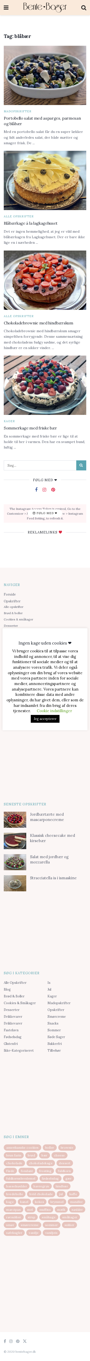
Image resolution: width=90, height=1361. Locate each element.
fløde (10, 1171)
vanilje (34, 1233)
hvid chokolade (41, 1194)
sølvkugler (14, 1233)
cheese (59, 1155)
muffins (45, 1209)
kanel (24, 1202)
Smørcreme (57, 1016)
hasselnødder (16, 1186)
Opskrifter (12, 601)
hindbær (62, 1186)
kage (10, 1202)
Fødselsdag (13, 1037)
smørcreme (30, 1225)
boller (49, 1147)
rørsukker (13, 1217)
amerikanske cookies (22, 1147)
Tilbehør (54, 1050)
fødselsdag (50, 1178)
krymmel (57, 1202)
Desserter (11, 625)
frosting (45, 1171)
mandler (76, 1202)
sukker (69, 1225)
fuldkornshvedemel (21, 1178)
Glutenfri (11, 1044)
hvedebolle (14, 1194)
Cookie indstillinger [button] (54, 710)
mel (30, 1209)
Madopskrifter (18, 111)
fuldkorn (64, 1171)
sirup (32, 1217)
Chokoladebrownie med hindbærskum (38, 322)
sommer (51, 1225)
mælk (61, 1209)
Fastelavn (11, 1030)
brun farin (13, 1155)
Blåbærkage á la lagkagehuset (31, 223)
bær (45, 1155)
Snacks (53, 1023)
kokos (39, 1202)
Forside (10, 594)
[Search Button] (81, 465)
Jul (49, 989)
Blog (7, 989)
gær (69, 1178)
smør (10, 1225)
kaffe (73, 1194)
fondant (27, 1171)
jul (61, 1194)
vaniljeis (51, 1233)
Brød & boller (13, 613)
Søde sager (56, 1037)
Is (49, 983)
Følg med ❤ (46, 513)
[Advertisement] (45, 761)
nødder (77, 1209)
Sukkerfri (55, 1044)
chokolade (14, 1163)
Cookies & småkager (18, 619)
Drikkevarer (13, 1016)
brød (31, 1155)
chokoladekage (41, 1163)
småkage (49, 1217)
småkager (70, 1217)
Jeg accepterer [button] (45, 719)
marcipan (13, 1209)
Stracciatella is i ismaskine (53, 878)
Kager (9, 421)
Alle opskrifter (19, 216)
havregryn (41, 1186)
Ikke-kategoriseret (19, 1050)
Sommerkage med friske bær (30, 427)
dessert (64, 1163)
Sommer (54, 1030)
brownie (67, 1147)
